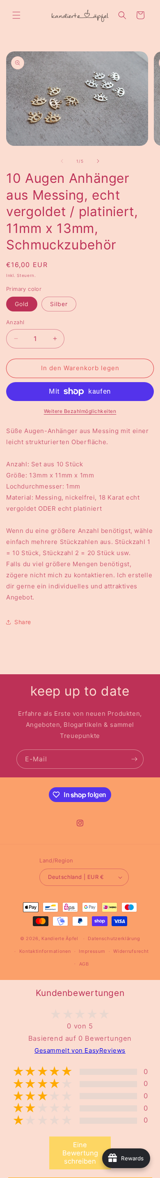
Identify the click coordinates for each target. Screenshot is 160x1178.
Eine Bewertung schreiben (80, 1153)
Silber (59, 303)
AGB (84, 964)
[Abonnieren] (134, 759)
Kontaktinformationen (45, 951)
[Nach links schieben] (62, 161)
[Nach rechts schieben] (98, 161)
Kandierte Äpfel (59, 938)
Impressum (92, 951)
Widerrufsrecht (131, 951)
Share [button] (22, 621)
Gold (22, 303)
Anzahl (15, 322)
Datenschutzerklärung (114, 938)
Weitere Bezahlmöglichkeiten (80, 411)
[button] (16, 15)
